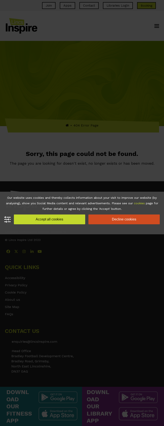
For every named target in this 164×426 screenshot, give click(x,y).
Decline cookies (124, 219)
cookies (139, 203)
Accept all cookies (49, 219)
